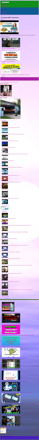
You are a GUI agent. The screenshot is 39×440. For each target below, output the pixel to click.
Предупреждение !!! (4, 6)
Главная (3, 3)
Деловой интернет (3, 206)
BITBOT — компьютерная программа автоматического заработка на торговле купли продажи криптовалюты (17, 392)
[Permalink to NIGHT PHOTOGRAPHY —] (5, 203)
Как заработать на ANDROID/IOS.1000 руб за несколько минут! (11, 312)
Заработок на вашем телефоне (6, 426)
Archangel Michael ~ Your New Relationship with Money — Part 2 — (11, 175)
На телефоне (4, 4)
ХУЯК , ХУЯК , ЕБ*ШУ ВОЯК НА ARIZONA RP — (9, 48)
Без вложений (4, 12)
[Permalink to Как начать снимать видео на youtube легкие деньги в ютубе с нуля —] (5, 180)
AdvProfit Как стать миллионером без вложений (8, 147)
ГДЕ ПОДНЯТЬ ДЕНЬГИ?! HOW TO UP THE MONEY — (10, 238)
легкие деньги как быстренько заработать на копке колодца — (10, 281)
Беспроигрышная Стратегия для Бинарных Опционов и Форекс (11, 127)
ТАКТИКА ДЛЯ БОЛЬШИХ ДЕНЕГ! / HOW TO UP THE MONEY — (11, 258)
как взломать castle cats (5, 296)
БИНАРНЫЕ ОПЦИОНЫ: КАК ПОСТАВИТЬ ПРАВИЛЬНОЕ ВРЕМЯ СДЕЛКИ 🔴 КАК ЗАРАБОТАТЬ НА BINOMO (18, 335)
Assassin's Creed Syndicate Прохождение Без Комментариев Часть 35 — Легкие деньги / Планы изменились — (17, 289)
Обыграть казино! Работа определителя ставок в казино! (10, 140)
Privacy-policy (4, 434)
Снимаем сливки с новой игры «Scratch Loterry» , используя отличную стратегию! (13, 415)
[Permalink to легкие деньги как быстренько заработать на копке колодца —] (5, 280)
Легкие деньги (4, 5)
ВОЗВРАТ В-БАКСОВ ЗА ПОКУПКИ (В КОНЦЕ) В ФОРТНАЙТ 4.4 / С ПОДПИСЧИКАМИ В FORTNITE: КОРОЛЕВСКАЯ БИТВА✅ (20, 403)
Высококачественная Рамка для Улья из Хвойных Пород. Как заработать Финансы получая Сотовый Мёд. (17, 265)
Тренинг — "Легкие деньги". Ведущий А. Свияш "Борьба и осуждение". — (12, 273)
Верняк (1, 8)
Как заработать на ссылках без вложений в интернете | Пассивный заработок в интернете (15, 74)
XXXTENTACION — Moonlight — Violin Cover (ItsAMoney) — (10, 198)
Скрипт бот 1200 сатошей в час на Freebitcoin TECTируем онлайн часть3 (12, 167)
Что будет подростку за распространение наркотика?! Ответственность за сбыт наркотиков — (15, 245)
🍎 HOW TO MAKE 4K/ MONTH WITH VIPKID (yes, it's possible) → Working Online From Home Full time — (16, 225)
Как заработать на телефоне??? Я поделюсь (8, 369)
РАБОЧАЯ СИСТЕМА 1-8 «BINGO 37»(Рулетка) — (9, 218)
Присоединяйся (4, 14)
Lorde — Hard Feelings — (5, 190)
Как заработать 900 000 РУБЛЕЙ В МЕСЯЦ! (8, 61)
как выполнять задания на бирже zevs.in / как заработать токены (11, 346)
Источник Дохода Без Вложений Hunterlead (8, 160)
